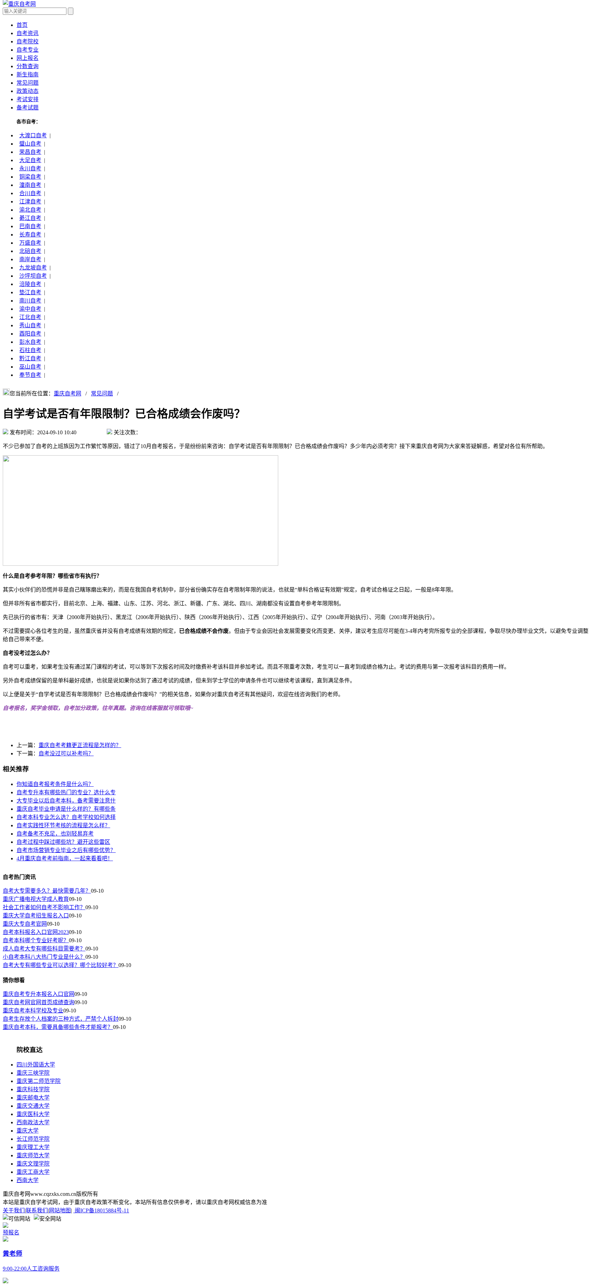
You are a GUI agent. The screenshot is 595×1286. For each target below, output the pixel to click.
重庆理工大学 (33, 1147)
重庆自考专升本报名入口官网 (38, 994)
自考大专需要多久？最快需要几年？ (47, 891)
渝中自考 (30, 309)
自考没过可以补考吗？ (66, 753)
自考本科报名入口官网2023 (36, 932)
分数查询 (28, 66)
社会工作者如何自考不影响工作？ (44, 907)
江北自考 (30, 317)
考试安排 (28, 99)
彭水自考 (30, 342)
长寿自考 (30, 234)
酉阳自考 (30, 334)
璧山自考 (30, 144)
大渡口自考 (33, 135)
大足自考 (30, 160)
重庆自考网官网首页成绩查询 (38, 1002)
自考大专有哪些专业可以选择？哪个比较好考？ (60, 965)
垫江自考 (30, 292)
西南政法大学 (33, 1122)
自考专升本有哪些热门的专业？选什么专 (66, 792)
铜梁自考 (30, 177)
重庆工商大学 (33, 1172)
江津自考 (30, 201)
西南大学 (28, 1180)
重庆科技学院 (33, 1089)
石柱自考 (30, 350)
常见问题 (28, 83)
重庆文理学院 (33, 1164)
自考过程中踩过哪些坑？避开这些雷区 (63, 842)
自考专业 (28, 50)
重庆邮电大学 (33, 1098)
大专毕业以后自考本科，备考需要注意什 (66, 801)
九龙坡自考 (33, 267)
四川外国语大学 (36, 1064)
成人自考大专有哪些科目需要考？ (44, 949)
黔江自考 (30, 358)
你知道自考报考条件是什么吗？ (55, 784)
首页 (22, 25)
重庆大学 (28, 1131)
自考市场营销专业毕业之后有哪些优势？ (66, 850)
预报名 (11, 1232)
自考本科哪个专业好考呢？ (36, 940)
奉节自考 (30, 375)
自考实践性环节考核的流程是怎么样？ (63, 825)
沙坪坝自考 (33, 276)
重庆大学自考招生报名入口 (36, 915)
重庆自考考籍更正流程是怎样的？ (80, 745)
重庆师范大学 (33, 1155)
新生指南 (28, 74)
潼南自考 (30, 185)
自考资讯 (28, 33)
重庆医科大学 (33, 1114)
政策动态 (28, 91)
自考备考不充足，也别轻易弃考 (55, 834)
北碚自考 (30, 251)
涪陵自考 (30, 284)
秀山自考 (30, 325)
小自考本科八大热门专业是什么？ (44, 957)
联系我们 (37, 1210)
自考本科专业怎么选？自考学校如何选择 (66, 817)
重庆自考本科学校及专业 (33, 1010)
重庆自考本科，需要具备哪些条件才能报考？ (58, 1027)
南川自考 (30, 301)
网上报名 (28, 58)
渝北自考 (30, 210)
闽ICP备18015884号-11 (101, 1210)
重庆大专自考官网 (25, 924)
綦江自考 (30, 218)
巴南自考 (30, 226)
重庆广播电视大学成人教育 (36, 899)
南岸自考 (30, 259)
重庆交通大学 (33, 1106)
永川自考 (30, 168)
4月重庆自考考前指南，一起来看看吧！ (65, 858)
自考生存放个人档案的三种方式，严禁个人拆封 (60, 1019)
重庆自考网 (67, 393)
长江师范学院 (33, 1139)
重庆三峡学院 (33, 1073)
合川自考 (30, 193)
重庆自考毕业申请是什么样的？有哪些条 (66, 809)
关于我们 (14, 1210)
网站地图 (60, 1210)
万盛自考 (30, 243)
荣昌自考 (30, 152)
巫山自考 (30, 367)
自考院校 (28, 41)
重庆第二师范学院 (39, 1081)
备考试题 (28, 107)
